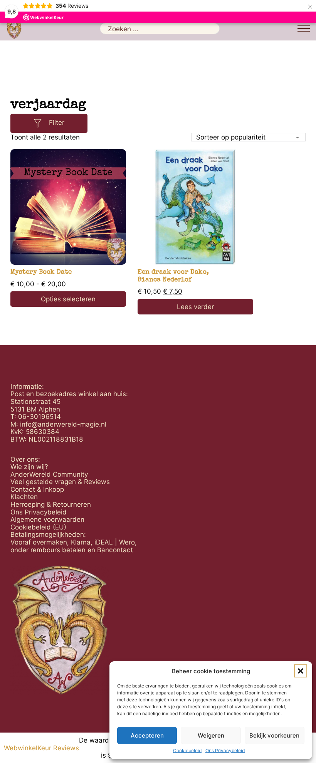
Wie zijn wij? (29, 467)
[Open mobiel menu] (304, 28)
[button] (300, 671)
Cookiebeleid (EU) (38, 527)
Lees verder (195, 307)
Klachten (24, 497)
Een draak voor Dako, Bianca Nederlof (173, 276)
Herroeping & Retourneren (50, 504)
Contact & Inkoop (37, 489)
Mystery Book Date (41, 272)
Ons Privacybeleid (225, 750)
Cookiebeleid (187, 750)
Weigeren (211, 735)
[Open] (38, 123)
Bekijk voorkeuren (274, 735)
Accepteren (147, 735)
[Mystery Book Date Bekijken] (68, 207)
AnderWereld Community (49, 474)
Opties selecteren (68, 299)
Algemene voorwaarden (47, 519)
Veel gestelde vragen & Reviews (60, 482)
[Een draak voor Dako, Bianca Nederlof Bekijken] (195, 207)
